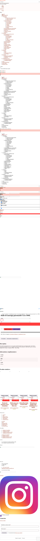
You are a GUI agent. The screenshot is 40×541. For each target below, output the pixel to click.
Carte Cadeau (5, 418)
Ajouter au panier (8, 329)
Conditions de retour (6, 431)
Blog (3, 10)
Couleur (1, 397)
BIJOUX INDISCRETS (24, 406)
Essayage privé (5, 416)
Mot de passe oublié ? (18, 532)
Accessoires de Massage (14, 334)
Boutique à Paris (5, 417)
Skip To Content (2, 0)
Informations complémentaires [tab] (12, 338)
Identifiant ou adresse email (6, 524)
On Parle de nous (5, 419)
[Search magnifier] (1, 197)
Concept (4, 414)
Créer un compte (2, 520)
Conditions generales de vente (7, 432)
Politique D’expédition (6, 430)
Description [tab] (3, 338)
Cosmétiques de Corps (21, 334)
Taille (1, 399)
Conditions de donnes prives (6, 437)
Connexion (2, 8)
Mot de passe (3, 528)
